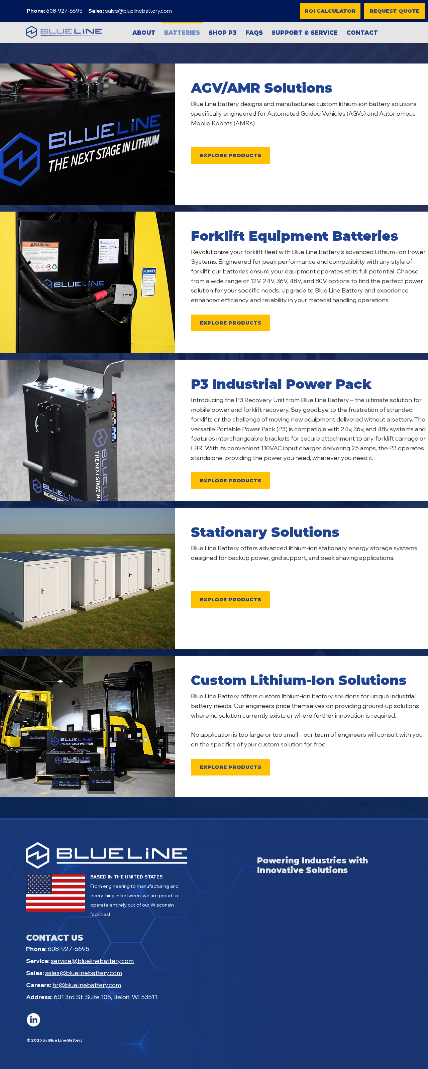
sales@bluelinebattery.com (138, 10)
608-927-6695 (57, 949)
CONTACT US (54, 938)
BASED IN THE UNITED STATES (126, 877)
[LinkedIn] (33, 1020)
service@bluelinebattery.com (92, 961)
